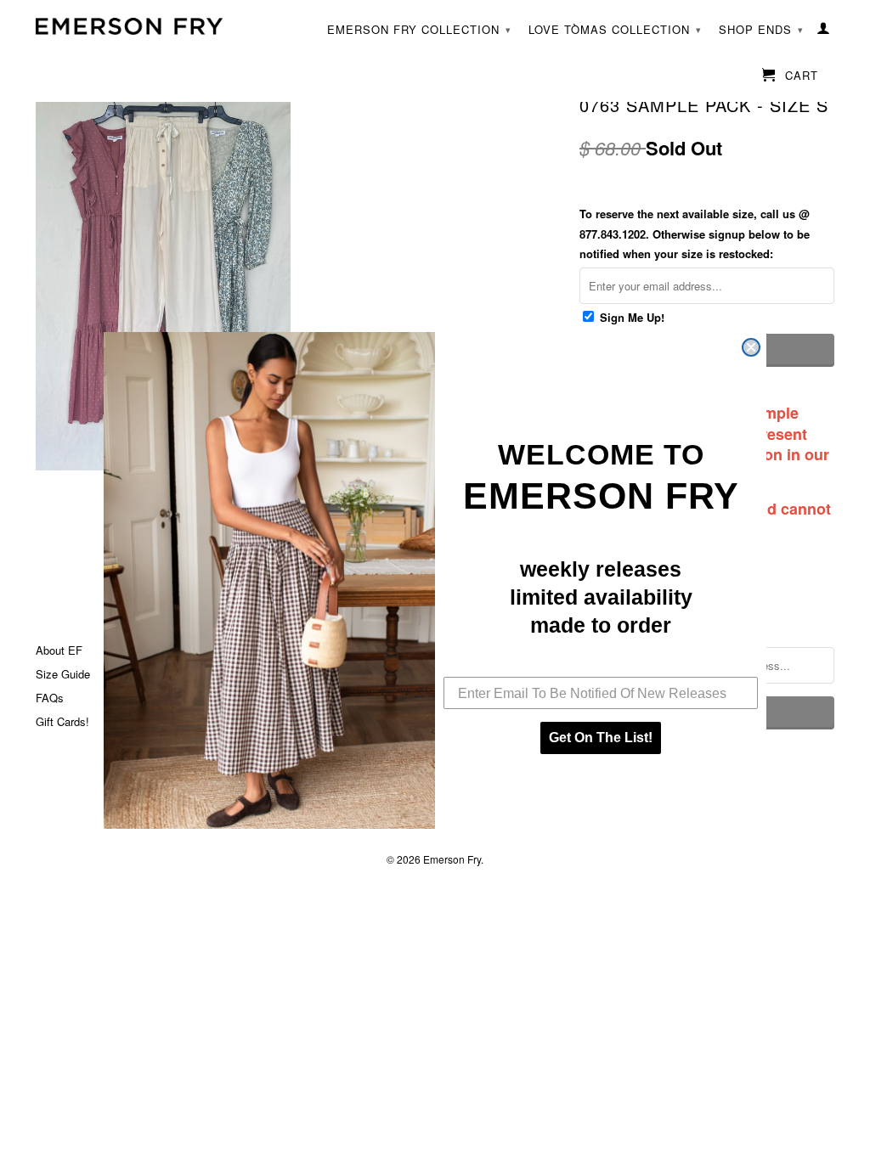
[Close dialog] (751, 347)
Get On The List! (600, 737)
